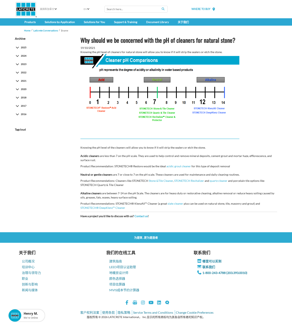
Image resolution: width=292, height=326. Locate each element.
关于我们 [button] (183, 22)
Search (163, 9)
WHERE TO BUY (200, 9)
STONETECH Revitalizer (189, 180)
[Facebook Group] (135, 303)
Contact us (141, 216)
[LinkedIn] (159, 303)
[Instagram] (143, 303)
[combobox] (136, 9)
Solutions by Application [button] (60, 22)
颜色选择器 (117, 278)
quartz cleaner (218, 180)
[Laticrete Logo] (26, 9)
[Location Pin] (214, 9)
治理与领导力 (31, 273)
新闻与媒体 (30, 290)
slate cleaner (175, 203)
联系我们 (208, 267)
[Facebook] (127, 303)
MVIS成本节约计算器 (124, 290)
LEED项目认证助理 (122, 267)
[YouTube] (151, 303)
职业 (25, 278)
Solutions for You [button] (94, 22)
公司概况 (28, 261)
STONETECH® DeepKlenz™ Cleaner (102, 207)
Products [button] (30, 22)
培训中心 (28, 267)
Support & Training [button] (125, 22)
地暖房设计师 (118, 273)
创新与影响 (30, 284)
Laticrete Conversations (45, 30)
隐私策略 (124, 312)
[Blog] (167, 303)
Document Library (157, 22)
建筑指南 (115, 261)
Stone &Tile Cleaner (161, 180)
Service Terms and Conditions (153, 312)
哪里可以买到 (211, 261)
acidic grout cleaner (178, 166)
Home (27, 30)
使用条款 (108, 312)
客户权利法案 (89, 312)
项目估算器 (117, 284)
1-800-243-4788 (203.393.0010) (224, 273)
